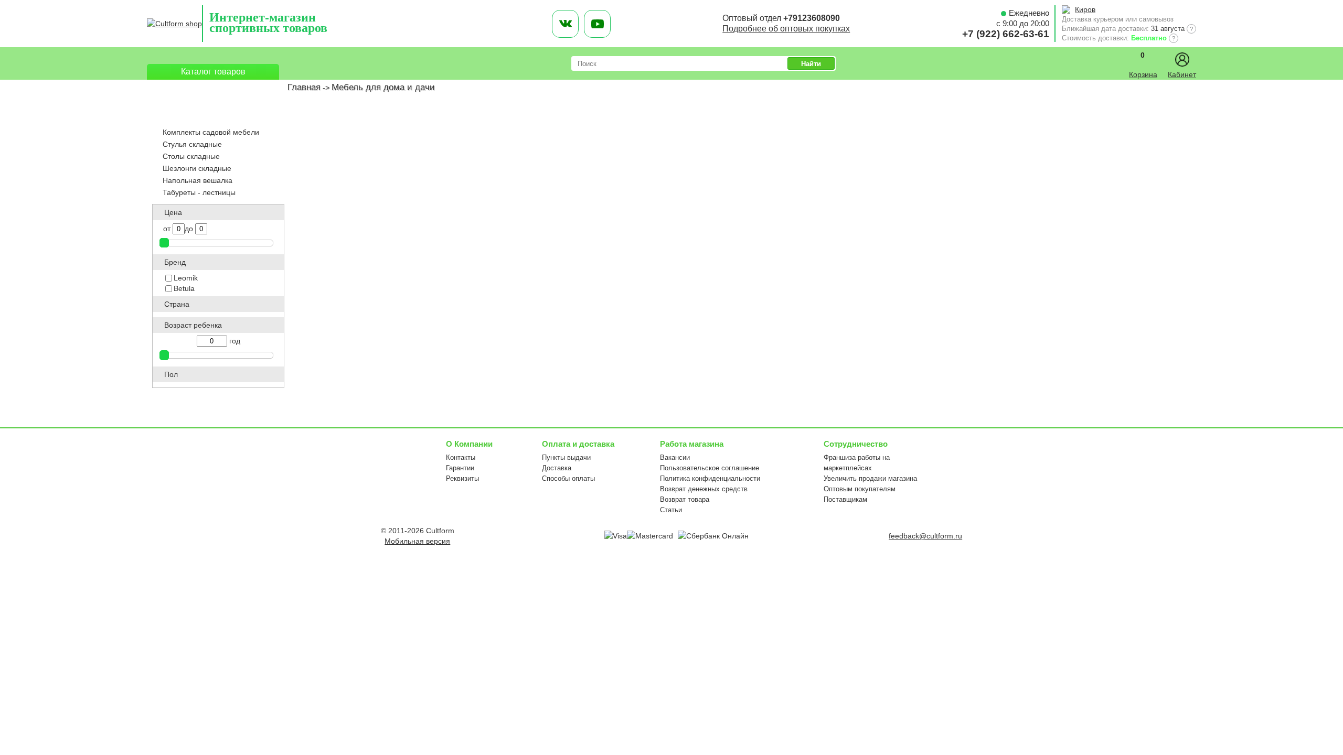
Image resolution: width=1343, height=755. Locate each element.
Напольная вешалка (197, 180)
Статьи (671, 510)
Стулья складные (192, 144)
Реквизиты (462, 478)
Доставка (556, 468)
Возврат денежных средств (704, 489)
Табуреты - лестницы (199, 192)
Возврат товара (684, 499)
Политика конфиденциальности (710, 478)
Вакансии (675, 457)
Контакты (460, 457)
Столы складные (191, 156)
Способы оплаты (568, 478)
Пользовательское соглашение (709, 468)
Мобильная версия (417, 541)
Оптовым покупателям (860, 489)
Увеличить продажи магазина (870, 478)
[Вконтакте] (565, 24)
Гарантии (460, 468)
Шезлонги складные (197, 168)
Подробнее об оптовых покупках (786, 28)
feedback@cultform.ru (925, 536)
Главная (304, 87)
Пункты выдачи (566, 457)
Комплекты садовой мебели (211, 132)
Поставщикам (845, 499)
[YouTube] (597, 24)
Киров (1085, 9)
